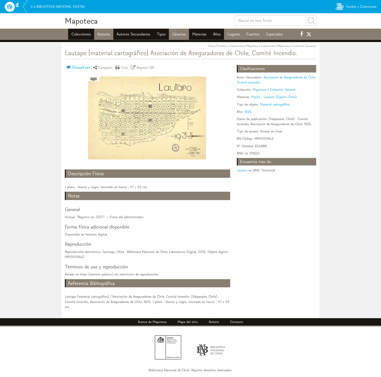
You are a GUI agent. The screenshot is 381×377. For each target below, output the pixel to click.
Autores (103, 34)
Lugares (233, 34)
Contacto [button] (236, 322)
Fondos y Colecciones (231, 46)
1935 (247, 112)
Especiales (274, 34)
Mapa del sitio (187, 322)
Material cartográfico (275, 104)
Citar (124, 67)
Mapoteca (81, 21)
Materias (199, 34)
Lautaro (242, 170)
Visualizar (81, 67)
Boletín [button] (214, 322)
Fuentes (253, 34)
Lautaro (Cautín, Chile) (280, 97)
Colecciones (81, 34)
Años (217, 34)
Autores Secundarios (133, 34)
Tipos (161, 34)
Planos (255, 97)
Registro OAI (145, 67)
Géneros (179, 34)
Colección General (303, 46)
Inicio (211, 46)
